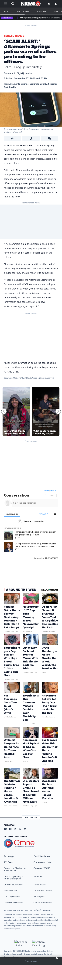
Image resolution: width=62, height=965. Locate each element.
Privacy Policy (10, 891)
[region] (31, 525)
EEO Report (39, 897)
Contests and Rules (43, 862)
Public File (38, 876)
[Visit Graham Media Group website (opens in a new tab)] (22, 943)
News (7, 11)
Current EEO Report (13, 885)
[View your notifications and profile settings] (55, 514)
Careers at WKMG (42, 868)
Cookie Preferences (43, 903)
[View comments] (49, 138)
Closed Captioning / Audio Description (13, 877)
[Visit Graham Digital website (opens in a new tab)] (40, 943)
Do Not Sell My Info (43, 891)
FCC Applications (12, 897)
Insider (58, 11)
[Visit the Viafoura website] (51, 558)
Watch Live (23, 11)
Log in (46, 490)
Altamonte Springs (18, 84)
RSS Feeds (8, 862)
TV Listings (9, 856)
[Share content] (12, 138)
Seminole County (38, 84)
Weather (41, 11)
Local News (14, 36)
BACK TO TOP (31, 817)
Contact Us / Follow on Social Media (15, 869)
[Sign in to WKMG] (55, 3)
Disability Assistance (13, 903)
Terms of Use (39, 885)
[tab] (12, 514)
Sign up (53, 490)
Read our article (30, 926)
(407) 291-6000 (43, 910)
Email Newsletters (42, 856)
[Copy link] (31, 138)
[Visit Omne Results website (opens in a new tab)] (31, 843)
